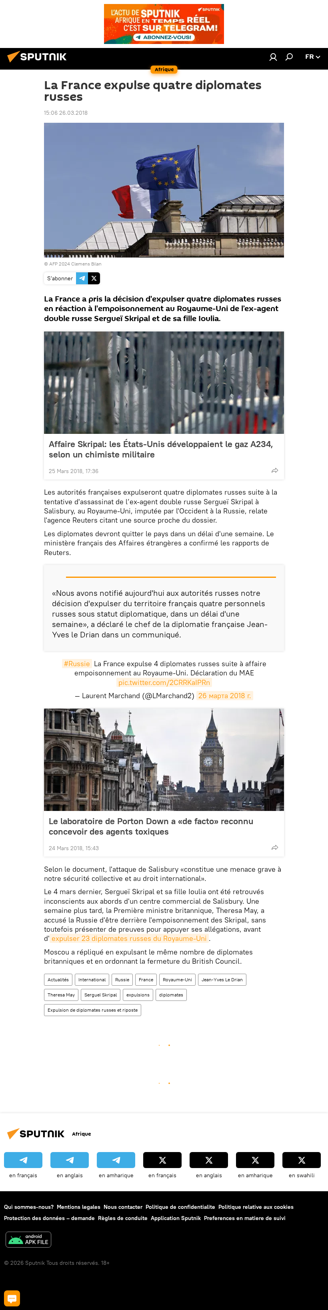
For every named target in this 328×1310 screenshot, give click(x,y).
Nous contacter (123, 1206)
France (146, 979)
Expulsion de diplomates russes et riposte (93, 1010)
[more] (275, 470)
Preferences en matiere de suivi (245, 1218)
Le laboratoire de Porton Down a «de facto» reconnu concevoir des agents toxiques (151, 826)
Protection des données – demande (49, 1218)
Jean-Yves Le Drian (222, 979)
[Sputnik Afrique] (39, 63)
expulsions (138, 995)
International (92, 979)
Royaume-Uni (177, 979)
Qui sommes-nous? (29, 1206)
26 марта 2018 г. (224, 695)
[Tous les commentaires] (12, 1298)
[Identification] (273, 57)
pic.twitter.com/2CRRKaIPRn (164, 682)
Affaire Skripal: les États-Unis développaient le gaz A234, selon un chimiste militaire (161, 449)
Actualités (58, 979)
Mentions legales (78, 1206)
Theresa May (61, 995)
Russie (122, 979)
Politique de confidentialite (180, 1206)
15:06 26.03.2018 (66, 112)
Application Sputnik (176, 1218)
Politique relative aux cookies (256, 1206)
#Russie (77, 663)
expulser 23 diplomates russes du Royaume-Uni (129, 938)
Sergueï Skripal (100, 995)
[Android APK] (28, 1241)
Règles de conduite (123, 1218)
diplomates (171, 995)
